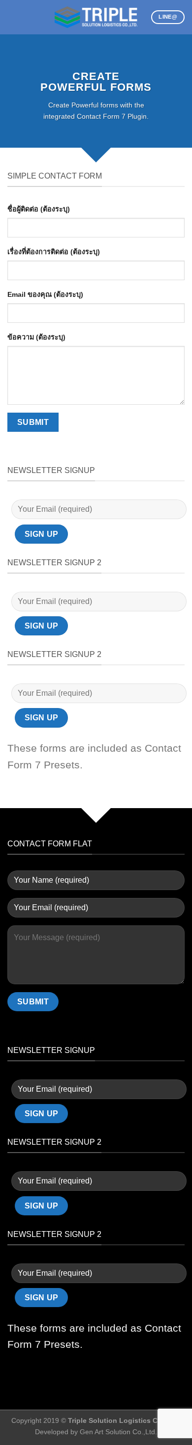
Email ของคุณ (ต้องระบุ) (45, 294)
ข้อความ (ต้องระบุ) (36, 337)
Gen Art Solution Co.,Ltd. (118, 1432)
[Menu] (13, 17)
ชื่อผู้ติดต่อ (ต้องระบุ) (38, 209)
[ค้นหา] (29, 17)
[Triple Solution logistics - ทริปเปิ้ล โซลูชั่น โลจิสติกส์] (96, 17)
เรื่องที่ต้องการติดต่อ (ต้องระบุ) (53, 252)
